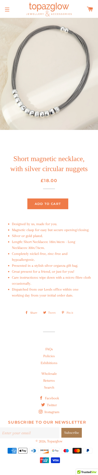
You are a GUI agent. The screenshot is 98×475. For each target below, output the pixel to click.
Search (49, 387)
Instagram (51, 412)
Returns (49, 380)
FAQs (49, 349)
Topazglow (54, 441)
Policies (49, 356)
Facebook (51, 398)
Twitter (51, 405)
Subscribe (71, 432)
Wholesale (49, 373)
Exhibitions (49, 363)
